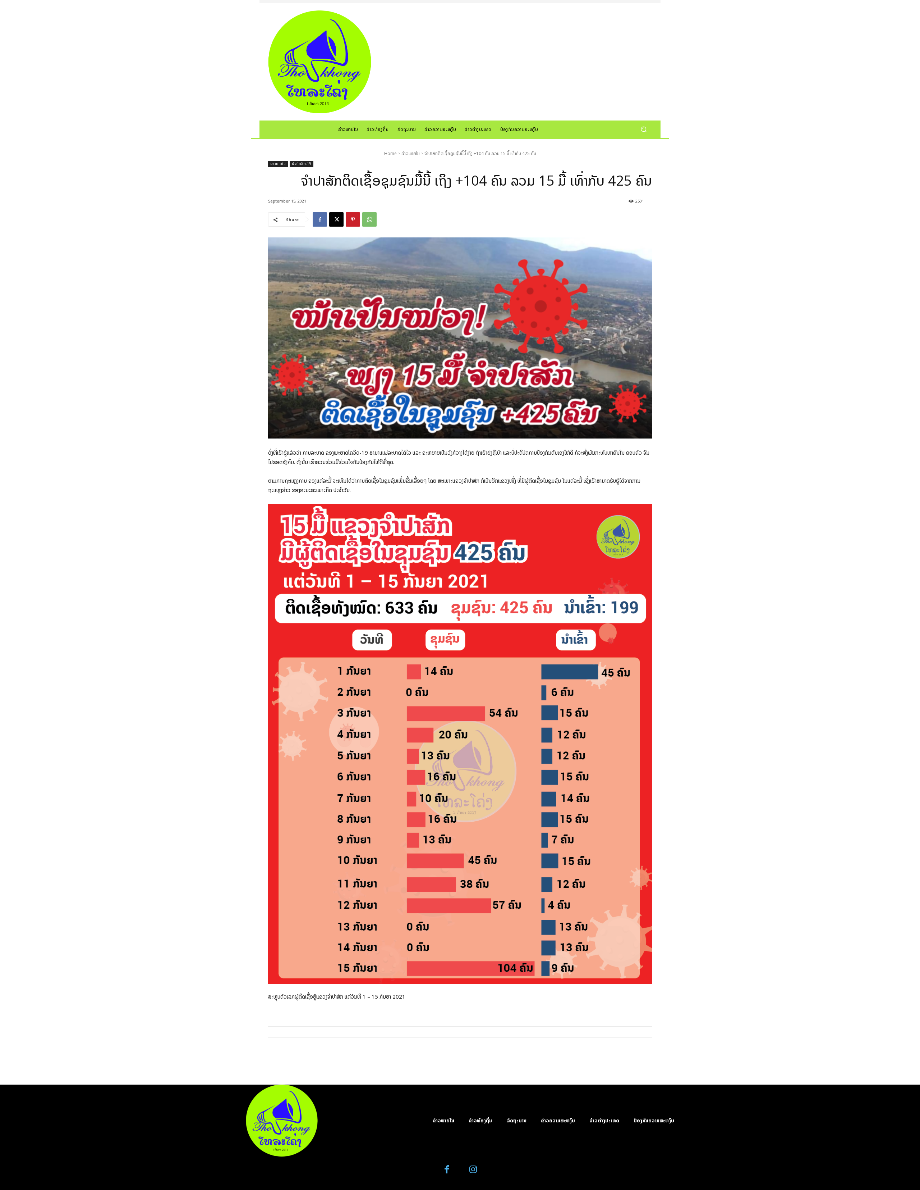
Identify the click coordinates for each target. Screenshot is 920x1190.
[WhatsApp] (369, 219)
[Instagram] (473, 1169)
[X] (336, 219)
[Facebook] (320, 219)
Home (390, 153)
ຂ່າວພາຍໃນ (410, 153)
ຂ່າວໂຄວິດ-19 (301, 163)
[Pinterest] (353, 219)
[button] (643, 129)
